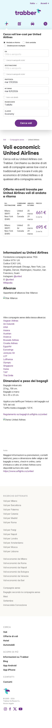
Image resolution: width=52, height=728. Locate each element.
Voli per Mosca (10, 547)
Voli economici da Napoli (15, 567)
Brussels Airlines (11, 340)
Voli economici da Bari (13, 580)
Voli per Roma (10, 522)
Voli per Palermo (11, 509)
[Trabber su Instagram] (5, 710)
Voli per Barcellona (12, 505)
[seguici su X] (15, 710)
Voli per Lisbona (10, 551)
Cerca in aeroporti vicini (15, 60)
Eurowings (8, 349)
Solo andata (31, 43)
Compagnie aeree (11, 588)
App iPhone (9, 669)
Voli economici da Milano (15, 559)
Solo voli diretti (12, 97)
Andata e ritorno (13, 43)
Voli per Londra (10, 538)
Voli (5, 632)
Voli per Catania (10, 513)
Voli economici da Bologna (16, 571)
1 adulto (8, 104)
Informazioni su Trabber (16, 657)
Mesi (5, 596)
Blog (5, 661)
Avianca (7, 336)
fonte (5, 450)
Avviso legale (8, 703)
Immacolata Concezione (15, 605)
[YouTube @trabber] (20, 710)
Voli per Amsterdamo (13, 542)
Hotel (6, 640)
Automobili (9, 645)
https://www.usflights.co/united (18, 471)
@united (18, 276)
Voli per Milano (10, 501)
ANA (5, 327)
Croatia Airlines (10, 343)
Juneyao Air (9, 353)
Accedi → (45, 3)
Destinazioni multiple (16, 46)
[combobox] (26, 53)
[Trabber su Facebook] (10, 710)
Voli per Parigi (9, 530)
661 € (41, 212)
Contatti (7, 682)
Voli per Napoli (10, 534)
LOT (5, 356)
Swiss (6, 369)
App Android (9, 665)
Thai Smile (8, 375)
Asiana (6, 330)
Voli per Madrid (10, 518)
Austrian (7, 333)
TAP (5, 372)
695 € (41, 227)
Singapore (8, 365)
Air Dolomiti (8, 324)
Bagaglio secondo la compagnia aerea (21, 592)
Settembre (8, 600)
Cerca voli (26, 123)
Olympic (7, 362)
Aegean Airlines (10, 320)
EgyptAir (7, 346)
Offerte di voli (10, 636)
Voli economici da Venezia (15, 576)
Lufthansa (8, 359)
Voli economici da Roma (14, 563)
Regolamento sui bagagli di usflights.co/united (25, 414)
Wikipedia (7, 282)
